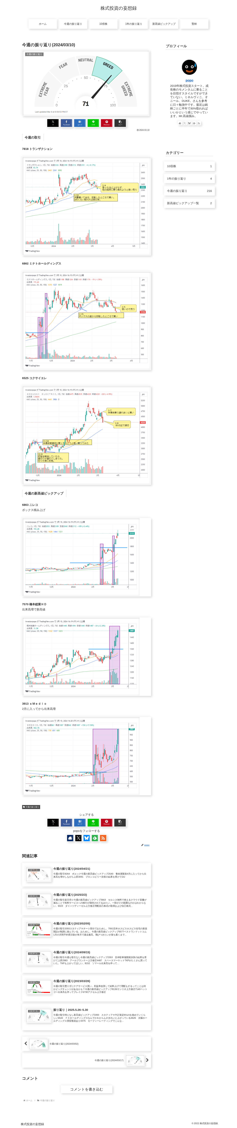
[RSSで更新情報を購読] (103, 838)
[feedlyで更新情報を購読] (95, 838)
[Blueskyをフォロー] (86, 838)
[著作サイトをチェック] (70, 838)
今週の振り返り (32, 807)
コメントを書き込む (86, 1089)
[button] (120, 123)
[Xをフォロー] (78, 838)
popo (189, 80)
